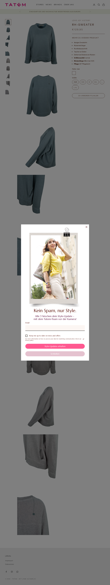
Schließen (55, 353)
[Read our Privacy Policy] (83, 339)
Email (27, 323)
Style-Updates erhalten (55, 346)
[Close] (86, 227)
